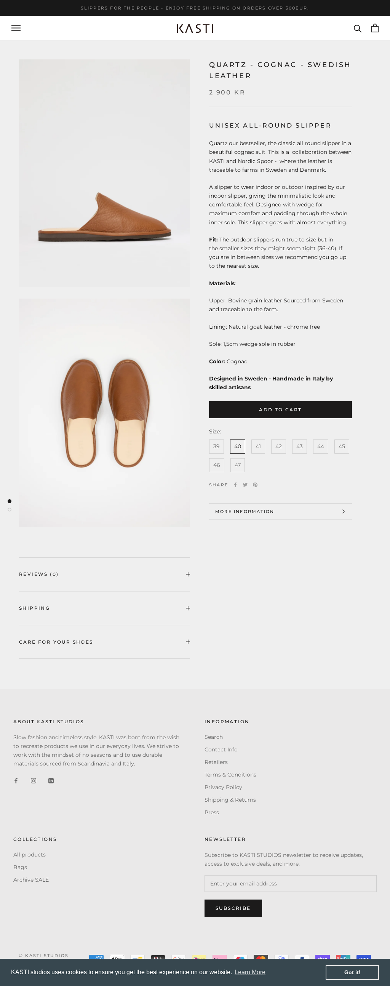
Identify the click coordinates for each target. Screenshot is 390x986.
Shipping (34, 608)
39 (216, 446)
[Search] (358, 28)
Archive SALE (31, 879)
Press (212, 812)
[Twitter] (245, 485)
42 (278, 446)
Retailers (216, 762)
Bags (20, 867)
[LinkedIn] (51, 780)
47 (238, 465)
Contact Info (221, 749)
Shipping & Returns (230, 799)
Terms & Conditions (230, 774)
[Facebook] (235, 485)
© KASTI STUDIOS (44, 955)
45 (342, 446)
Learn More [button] (250, 972)
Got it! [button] (352, 972)
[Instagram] (33, 780)
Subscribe (233, 908)
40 (237, 446)
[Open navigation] (16, 28)
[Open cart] (375, 28)
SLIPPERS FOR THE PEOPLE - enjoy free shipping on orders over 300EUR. (195, 8)
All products (29, 854)
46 (216, 465)
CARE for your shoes (56, 642)
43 (299, 446)
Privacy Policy (223, 787)
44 (320, 446)
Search (214, 737)
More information (244, 511)
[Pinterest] (255, 485)
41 (258, 446)
